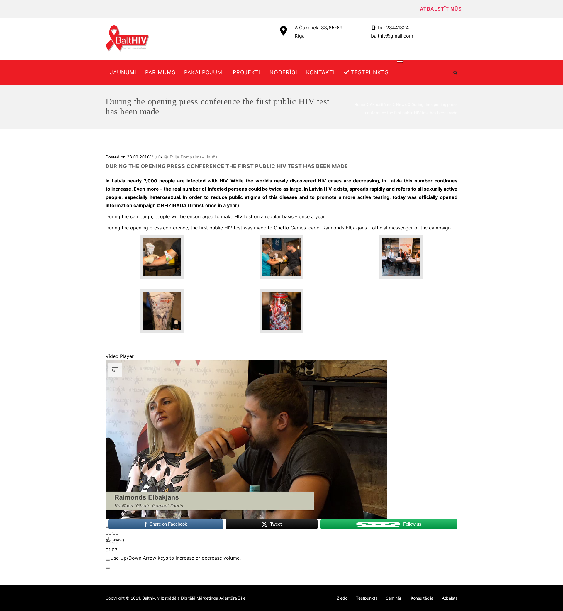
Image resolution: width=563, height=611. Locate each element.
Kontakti (320, 72)
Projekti (247, 72)
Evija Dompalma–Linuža (194, 157)
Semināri (394, 597)
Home (359, 104)
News (401, 104)
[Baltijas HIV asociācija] (127, 38)
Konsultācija (422, 597)
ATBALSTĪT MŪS (441, 8)
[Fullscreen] (108, 568)
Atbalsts (449, 597)
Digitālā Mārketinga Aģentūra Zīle (213, 597)
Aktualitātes (380, 104)
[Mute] (108, 560)
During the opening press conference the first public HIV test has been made (227, 166)
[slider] (175, 558)
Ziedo (342, 597)
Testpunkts (370, 72)
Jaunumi (123, 72)
